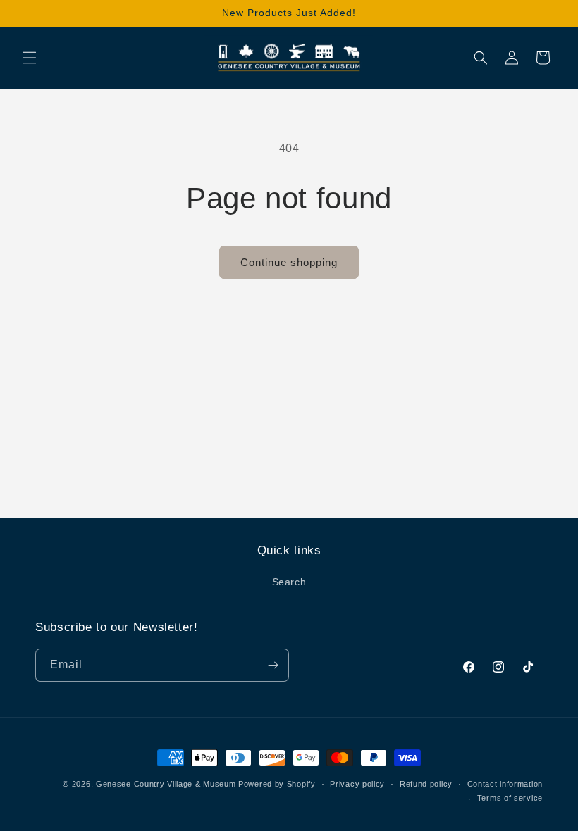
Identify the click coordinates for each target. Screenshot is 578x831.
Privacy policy (357, 784)
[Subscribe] (272, 665)
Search (289, 581)
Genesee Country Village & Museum (165, 784)
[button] (29, 57)
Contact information (505, 784)
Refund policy (426, 784)
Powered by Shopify (277, 784)
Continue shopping (289, 262)
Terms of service (510, 798)
